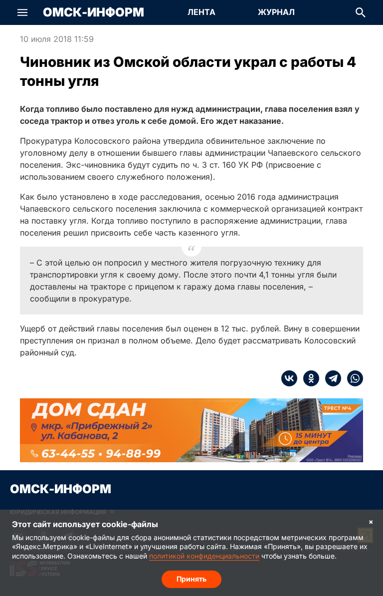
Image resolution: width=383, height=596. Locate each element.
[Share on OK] (308, 378)
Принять (191, 579)
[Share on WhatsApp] (352, 378)
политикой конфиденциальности (204, 556)
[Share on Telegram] (330, 378)
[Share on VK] (289, 378)
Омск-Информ (93, 12)
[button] (22, 12)
